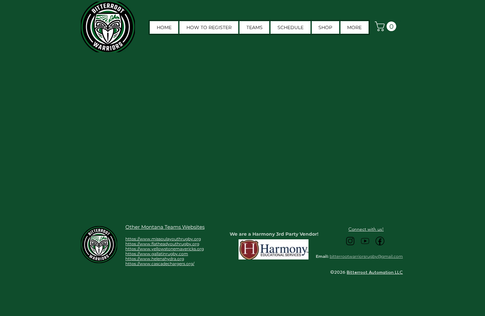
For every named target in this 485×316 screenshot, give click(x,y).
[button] (354, 27)
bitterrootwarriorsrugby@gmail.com (366, 256)
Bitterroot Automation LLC (375, 272)
